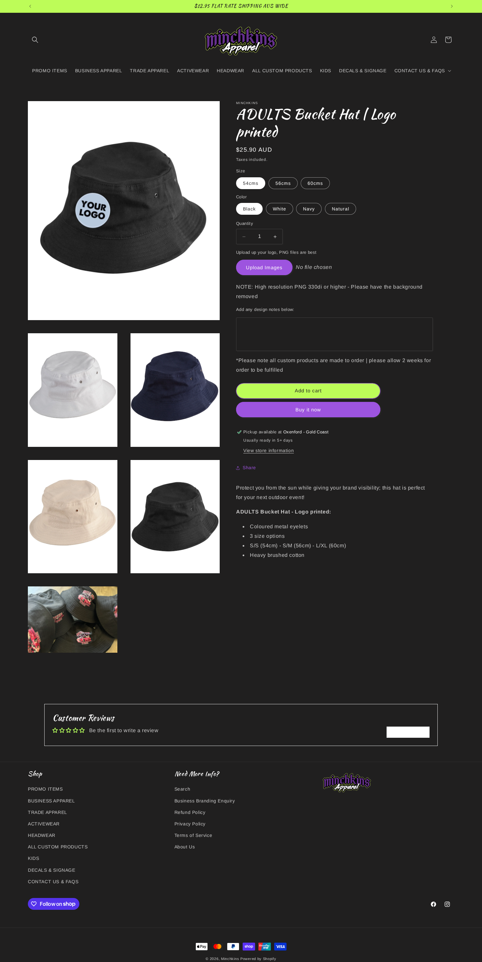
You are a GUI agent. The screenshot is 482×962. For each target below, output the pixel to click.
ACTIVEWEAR (44, 823)
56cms (283, 183)
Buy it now (308, 409)
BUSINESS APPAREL (51, 800)
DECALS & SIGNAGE (51, 869)
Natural (340, 209)
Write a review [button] (408, 732)
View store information (268, 450)
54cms (250, 183)
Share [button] (249, 467)
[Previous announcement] (30, 6)
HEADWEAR (41, 835)
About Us (184, 846)
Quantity (244, 223)
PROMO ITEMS (45, 789)
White (279, 209)
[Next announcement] (452, 6)
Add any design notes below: (265, 309)
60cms (315, 183)
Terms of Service (193, 835)
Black (249, 209)
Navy (309, 209)
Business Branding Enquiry (204, 800)
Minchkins (230, 959)
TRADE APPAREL (47, 812)
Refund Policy (190, 812)
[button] (35, 40)
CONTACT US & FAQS (53, 881)
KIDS (33, 858)
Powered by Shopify (258, 959)
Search (182, 789)
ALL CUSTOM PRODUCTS (58, 846)
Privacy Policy (190, 823)
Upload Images (264, 267)
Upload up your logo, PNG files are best (276, 252)
